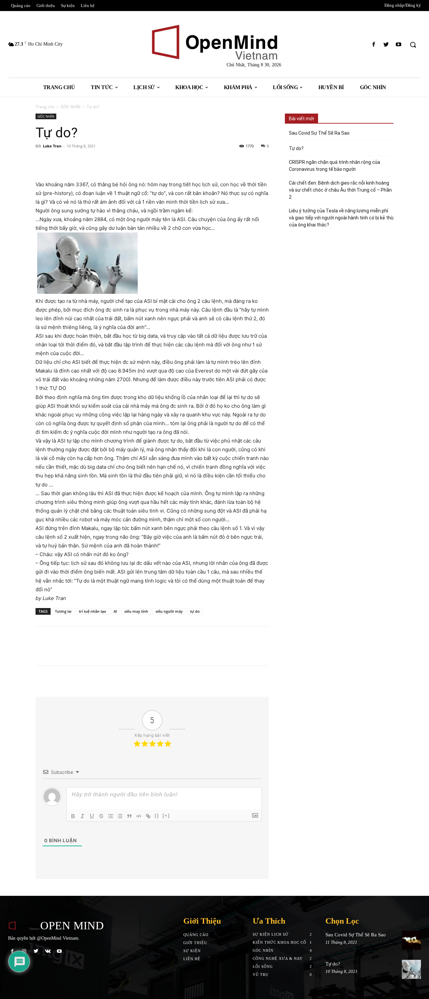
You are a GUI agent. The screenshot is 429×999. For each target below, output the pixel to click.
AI (115, 611)
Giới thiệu (195, 943)
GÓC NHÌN (70, 107)
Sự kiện (192, 951)
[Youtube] (398, 44)
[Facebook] (373, 44)
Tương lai (63, 611)
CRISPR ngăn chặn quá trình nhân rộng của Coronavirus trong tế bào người (334, 165)
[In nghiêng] (82, 816)
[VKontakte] (48, 951)
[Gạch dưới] (92, 816)
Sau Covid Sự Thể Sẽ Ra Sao (319, 133)
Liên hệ (191, 959)
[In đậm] (73, 816)
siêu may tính (136, 611)
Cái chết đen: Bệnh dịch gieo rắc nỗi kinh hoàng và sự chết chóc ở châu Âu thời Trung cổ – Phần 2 (340, 190)
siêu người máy (169, 611)
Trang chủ (45, 107)
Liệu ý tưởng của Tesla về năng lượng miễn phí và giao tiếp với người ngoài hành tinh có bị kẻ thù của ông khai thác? (341, 217)
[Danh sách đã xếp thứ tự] (110, 816)
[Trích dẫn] (129, 816)
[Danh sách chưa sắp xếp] (120, 816)
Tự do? (296, 148)
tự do (195, 611)
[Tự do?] (411, 969)
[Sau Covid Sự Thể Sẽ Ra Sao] (411, 940)
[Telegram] (119, 161)
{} (157, 815)
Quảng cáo (195, 935)
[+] (166, 815)
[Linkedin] (88, 161)
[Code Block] (138, 816)
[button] (413, 45)
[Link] (148, 816)
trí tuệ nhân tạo (92, 611)
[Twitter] (386, 44)
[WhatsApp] (104, 161)
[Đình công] (101, 816)
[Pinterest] (73, 161)
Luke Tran (52, 145)
